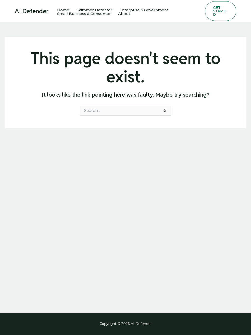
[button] (220, 11)
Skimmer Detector (94, 10)
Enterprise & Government (144, 10)
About (124, 13)
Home (63, 10)
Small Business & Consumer (84, 13)
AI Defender (32, 11)
